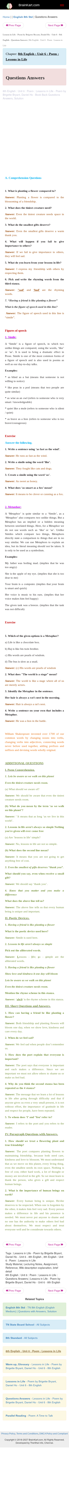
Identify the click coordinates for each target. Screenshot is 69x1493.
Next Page (54, 25)
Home (6, 16)
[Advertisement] (34, 136)
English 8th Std (23, 16)
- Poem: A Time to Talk (29, 1415)
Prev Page (14, 25)
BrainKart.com (29, 5)
